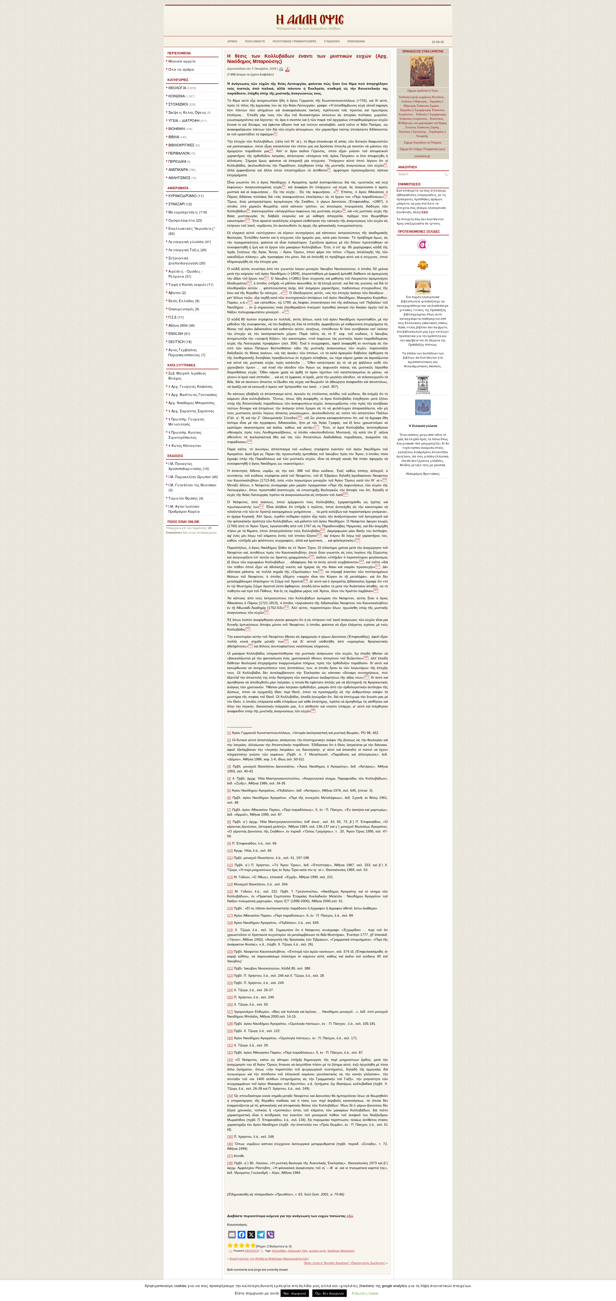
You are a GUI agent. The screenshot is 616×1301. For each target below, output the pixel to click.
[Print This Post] (281, 68)
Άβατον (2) (177, 292)
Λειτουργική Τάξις (298, 1250)
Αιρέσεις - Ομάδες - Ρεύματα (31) (185, 274)
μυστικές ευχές (317, 1250)
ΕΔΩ (425, 212)
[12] (230, 865)
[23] (230, 983)
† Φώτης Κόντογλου (184, 445)
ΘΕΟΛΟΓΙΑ (177, 87)
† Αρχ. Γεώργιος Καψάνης (190, 386)
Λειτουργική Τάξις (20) (187, 249)
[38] (230, 1163)
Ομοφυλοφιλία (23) (185, 220)
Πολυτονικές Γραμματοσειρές (294, 41)
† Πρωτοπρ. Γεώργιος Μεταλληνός (186, 421)
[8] (229, 822)
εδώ (350, 1216)
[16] (230, 908)
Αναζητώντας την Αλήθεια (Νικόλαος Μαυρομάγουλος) (269, 1258)
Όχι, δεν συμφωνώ (329, 1293)
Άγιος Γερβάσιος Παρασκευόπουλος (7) (186, 352)
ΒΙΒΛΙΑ (173, 136)
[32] (230, 1052)
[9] (229, 843)
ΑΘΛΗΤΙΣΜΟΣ (179, 177)
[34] (230, 1096)
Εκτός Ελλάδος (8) (183, 300)
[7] (229, 810)
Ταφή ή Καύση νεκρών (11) (190, 284)
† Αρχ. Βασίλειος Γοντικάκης (192, 394)
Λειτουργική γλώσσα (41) (189, 241)
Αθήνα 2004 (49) (181, 325)
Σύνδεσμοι (332, 41)
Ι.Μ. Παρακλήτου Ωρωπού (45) (193, 476)
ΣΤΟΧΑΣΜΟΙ (178, 104)
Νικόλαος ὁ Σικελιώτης (412, 131)
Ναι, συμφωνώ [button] (294, 1293)
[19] (230, 930)
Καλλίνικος (437, 118)
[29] (230, 1031)
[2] (229, 740)
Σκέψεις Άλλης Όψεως (187, 112)
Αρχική (232, 41)
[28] (230, 1024)
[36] (230, 1144)
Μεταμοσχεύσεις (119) (187, 212)
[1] (229, 733)
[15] (230, 891)
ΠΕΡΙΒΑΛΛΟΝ (179, 153)
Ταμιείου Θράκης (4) (185, 498)
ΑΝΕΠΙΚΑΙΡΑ (178, 169)
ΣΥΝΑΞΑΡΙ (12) (180, 203)
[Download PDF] (287, 68)
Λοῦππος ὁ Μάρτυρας (414, 101)
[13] (230, 877)
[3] (229, 766)
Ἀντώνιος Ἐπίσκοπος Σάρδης (422, 127)
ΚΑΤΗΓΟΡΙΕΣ (177, 80)
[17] (230, 915)
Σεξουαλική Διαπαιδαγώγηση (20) (186, 260)
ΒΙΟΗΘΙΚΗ (176, 128)
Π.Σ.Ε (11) (176, 317)
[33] (230, 1060)
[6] (229, 798)
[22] (230, 975)
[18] (230, 923)
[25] (230, 997)
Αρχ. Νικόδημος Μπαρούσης (191, 402)
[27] (230, 1011)
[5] (229, 790)
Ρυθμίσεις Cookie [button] (365, 1293)
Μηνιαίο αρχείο (181, 61)
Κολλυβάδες (279, 1250)
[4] (229, 778)
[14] (230, 884)
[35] (230, 1136)
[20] (230, 951)
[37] (230, 1156)
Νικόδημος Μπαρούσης (341, 1250)
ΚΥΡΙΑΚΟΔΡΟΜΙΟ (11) (186, 195)
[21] (230, 968)
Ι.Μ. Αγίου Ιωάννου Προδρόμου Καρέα (184, 509)
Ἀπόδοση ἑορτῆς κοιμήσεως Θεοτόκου (421, 97)
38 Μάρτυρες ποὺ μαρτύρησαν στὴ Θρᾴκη (422, 123)
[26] (230, 1004)
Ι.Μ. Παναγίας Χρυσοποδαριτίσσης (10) (188, 466)
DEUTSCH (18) (180, 341)
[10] (230, 850)
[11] (230, 858)
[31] (230, 1045)
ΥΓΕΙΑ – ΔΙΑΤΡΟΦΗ (183, 120)
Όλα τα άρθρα (181, 69)
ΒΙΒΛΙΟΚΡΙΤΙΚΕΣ (181, 145)
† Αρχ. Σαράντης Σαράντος (191, 410)
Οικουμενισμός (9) (183, 308)
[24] (230, 990)
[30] (230, 1038)
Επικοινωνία (356, 41)
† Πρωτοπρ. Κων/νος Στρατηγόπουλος (185, 435)
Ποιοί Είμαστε (255, 41)
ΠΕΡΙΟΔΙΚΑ (177, 161)
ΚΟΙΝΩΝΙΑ (176, 96)
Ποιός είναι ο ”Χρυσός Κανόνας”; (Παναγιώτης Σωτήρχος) (344, 1263)
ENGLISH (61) (179, 333)
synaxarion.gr (422, 156)
